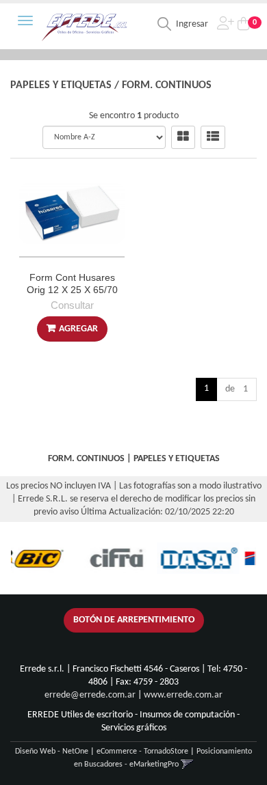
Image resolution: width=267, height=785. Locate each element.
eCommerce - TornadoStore (142, 751)
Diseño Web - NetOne (51, 751)
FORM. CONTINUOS (167, 85)
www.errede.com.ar (183, 695)
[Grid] (183, 137)
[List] (213, 137)
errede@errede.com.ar (90, 695)
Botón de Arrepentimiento (133, 620)
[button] (187, 764)
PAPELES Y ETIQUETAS (61, 85)
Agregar (78, 329)
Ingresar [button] (192, 24)
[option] (105, 558)
